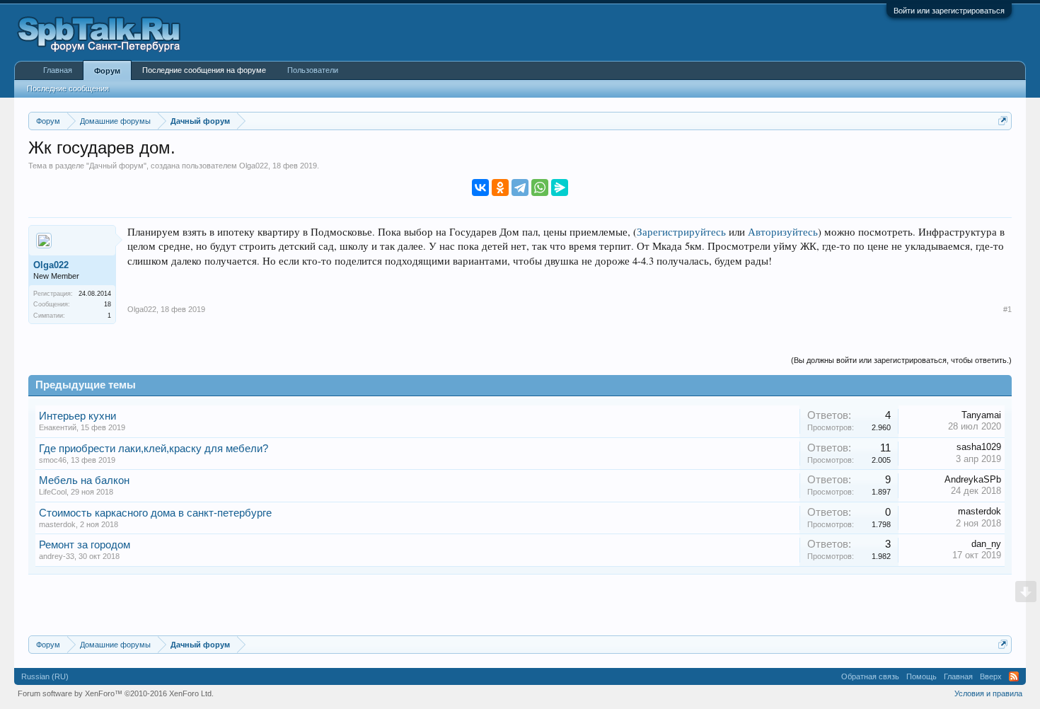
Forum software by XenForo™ (116, 693)
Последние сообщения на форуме (204, 70)
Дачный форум (116, 165)
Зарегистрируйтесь (681, 231)
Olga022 (253, 165)
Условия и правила (988, 693)
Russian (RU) (45, 676)
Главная (57, 70)
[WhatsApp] (539, 187)
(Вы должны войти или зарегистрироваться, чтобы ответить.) (901, 360)
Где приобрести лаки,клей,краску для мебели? (153, 448)
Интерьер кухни (77, 416)
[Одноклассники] (500, 187)
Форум (107, 71)
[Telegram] (520, 187)
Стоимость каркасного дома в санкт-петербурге (155, 513)
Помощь (921, 676)
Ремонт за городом (84, 545)
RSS (1014, 676)
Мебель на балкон (84, 480)
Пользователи (312, 70)
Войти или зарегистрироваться (949, 10)
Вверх (991, 676)
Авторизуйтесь (783, 231)
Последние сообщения (68, 88)
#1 (1007, 309)
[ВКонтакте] (480, 187)
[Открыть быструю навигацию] (1002, 120)
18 (107, 304)
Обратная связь (870, 676)
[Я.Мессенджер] (559, 187)
